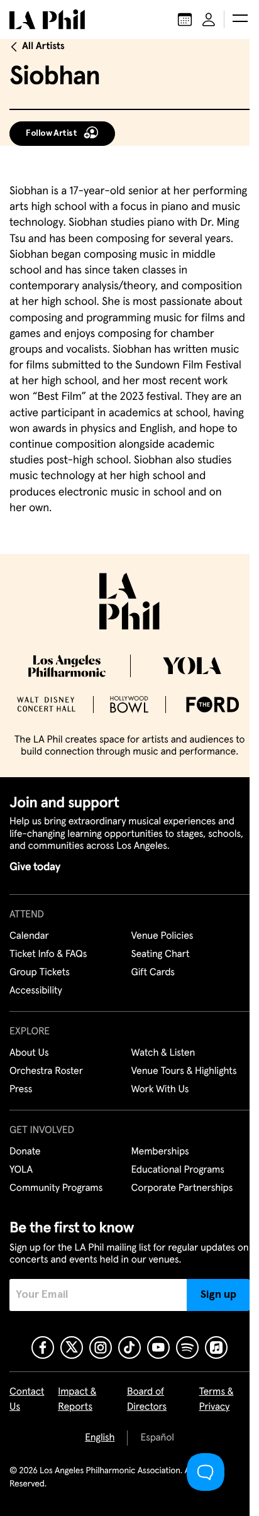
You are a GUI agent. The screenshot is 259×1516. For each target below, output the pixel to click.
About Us (29, 1053)
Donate (24, 1152)
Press (20, 1090)
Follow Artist (51, 133)
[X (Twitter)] (71, 1347)
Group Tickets (39, 973)
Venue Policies (162, 936)
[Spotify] (187, 1347)
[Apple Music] (216, 1347)
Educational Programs (177, 1170)
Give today (34, 867)
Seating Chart (160, 954)
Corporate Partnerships (182, 1188)
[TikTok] (129, 1347)
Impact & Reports (77, 1399)
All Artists (43, 46)
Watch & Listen (163, 1053)
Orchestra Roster (46, 1071)
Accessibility (35, 991)
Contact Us (27, 1399)
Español (157, 1438)
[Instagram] (100, 1347)
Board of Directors (147, 1399)
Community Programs (55, 1188)
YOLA (21, 1170)
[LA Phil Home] (47, 19)
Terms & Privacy (216, 1399)
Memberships (160, 1152)
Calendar (29, 936)
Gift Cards (153, 973)
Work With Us (160, 1090)
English (99, 1438)
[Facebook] (42, 1347)
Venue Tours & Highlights (184, 1071)
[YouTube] (158, 1347)
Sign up (218, 1294)
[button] (240, 19)
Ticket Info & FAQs (48, 954)
